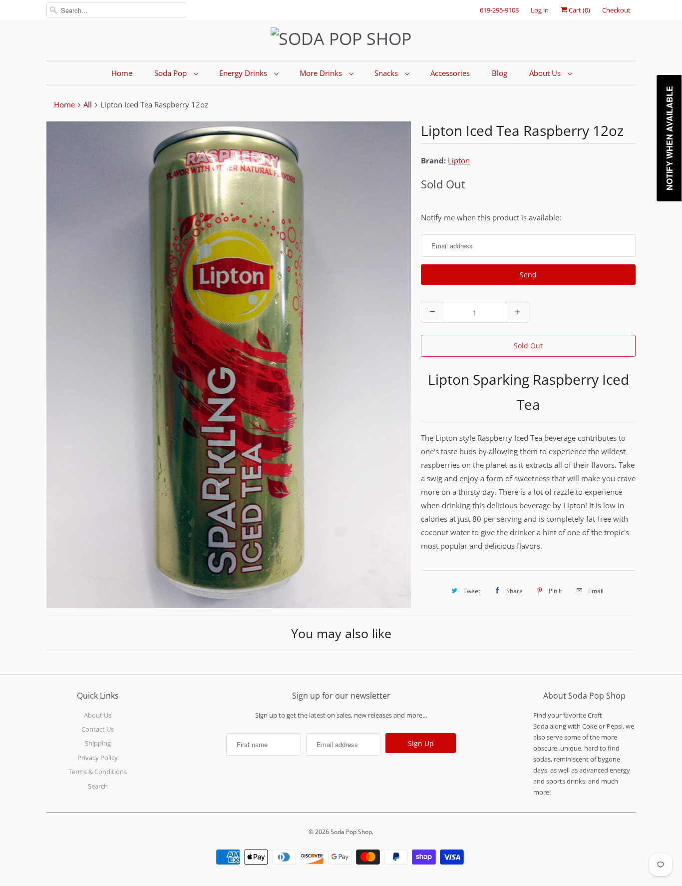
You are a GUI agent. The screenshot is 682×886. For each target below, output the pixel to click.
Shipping (98, 743)
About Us (546, 73)
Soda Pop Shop (351, 832)
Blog (499, 73)
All (87, 104)
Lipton (459, 160)
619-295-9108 (499, 9)
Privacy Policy (97, 757)
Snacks (387, 73)
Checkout (616, 9)
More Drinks (322, 73)
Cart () (578, 9)
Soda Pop (171, 73)
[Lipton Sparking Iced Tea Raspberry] (228, 364)
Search (98, 786)
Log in (540, 9)
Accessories (450, 73)
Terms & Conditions (97, 771)
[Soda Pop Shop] (341, 38)
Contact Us (97, 729)
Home (121, 73)
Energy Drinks (244, 73)
